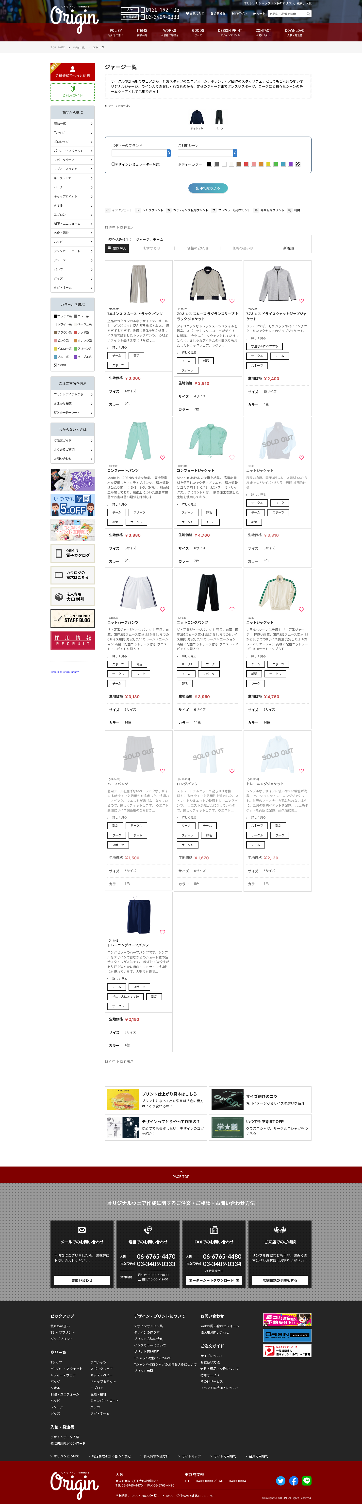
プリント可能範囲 (147, 1352)
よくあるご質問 (64, 449)
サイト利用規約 (225, 1456)
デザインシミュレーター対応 (137, 164)
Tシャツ (59, 132)
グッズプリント (61, 1339)
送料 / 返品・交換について (219, 1369)
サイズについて (211, 1356)
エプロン (60, 214)
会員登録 (220, 13)
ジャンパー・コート (67, 251)
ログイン (241, 13)
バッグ (58, 187)
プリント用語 (143, 1371)
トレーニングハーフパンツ (128, 943)
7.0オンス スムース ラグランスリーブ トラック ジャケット (208, 314)
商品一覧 (79, 47)
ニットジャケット (260, 620)
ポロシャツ (61, 141)
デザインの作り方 (147, 1332)
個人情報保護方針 (156, 1456)
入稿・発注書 (62, 1427)
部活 (136, 355)
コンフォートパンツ (123, 468)
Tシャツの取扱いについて (152, 1358)
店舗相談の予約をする (280, 1280)
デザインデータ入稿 (64, 1437)
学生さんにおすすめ (264, 346)
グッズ (58, 278)
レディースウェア (65, 169)
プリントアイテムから (68, 394)
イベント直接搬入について (219, 1388)
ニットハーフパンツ (122, 620)
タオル (58, 205)
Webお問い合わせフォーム (219, 1326)
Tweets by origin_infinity (64, 671)
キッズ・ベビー (64, 178)
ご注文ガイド (63, 440)
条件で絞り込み (208, 188)
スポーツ (118, 365)
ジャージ (60, 260)
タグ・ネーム (63, 287)
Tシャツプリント (62, 1332)
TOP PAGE (57, 47)
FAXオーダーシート (67, 412)
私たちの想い (60, 1326)
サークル (257, 356)
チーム (116, 355)
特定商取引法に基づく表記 (111, 1456)
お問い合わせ (63, 458)
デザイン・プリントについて (159, 1316)
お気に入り (197, 13)
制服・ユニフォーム (67, 224)
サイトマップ (191, 1456)
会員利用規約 (258, 1456)
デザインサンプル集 (148, 1326)
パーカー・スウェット (68, 151)
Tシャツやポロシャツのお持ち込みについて (165, 1364)
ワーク (279, 503)
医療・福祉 (61, 233)
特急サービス (210, 1375)
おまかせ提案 (63, 403)
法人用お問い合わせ (214, 1332)
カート (260, 13)
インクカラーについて (150, 1345)
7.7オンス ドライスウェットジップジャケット (276, 314)
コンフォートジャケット (195, 468)
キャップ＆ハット (66, 196)
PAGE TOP (181, 1176)
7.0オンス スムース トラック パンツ (135, 312)
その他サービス (211, 1381)
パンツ (58, 269)
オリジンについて (66, 1456)
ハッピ (58, 242)
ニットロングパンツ (192, 620)
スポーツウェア (64, 160)
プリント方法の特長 (148, 1339)
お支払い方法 (210, 1362)
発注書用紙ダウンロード (68, 1443)
